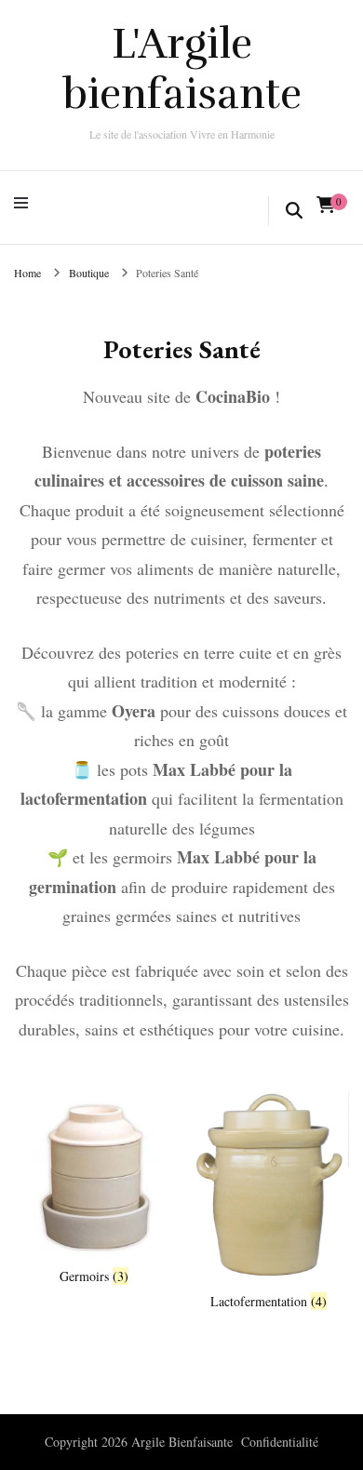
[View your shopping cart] (325, 204)
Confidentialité (279, 1441)
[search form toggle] (294, 211)
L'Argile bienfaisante (182, 69)
